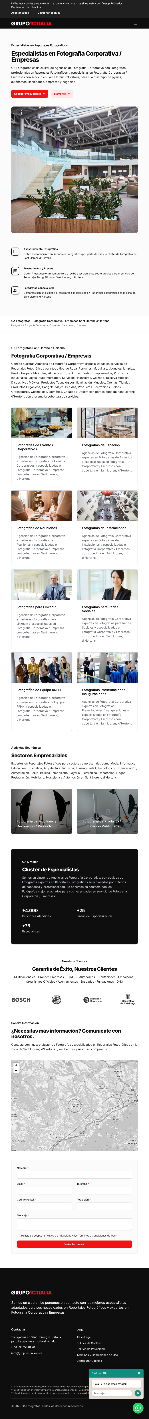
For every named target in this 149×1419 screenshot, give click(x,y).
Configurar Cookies (89, 1360)
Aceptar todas (20, 12)
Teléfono (83, 1183)
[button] (74, 1106)
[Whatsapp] (138, 1408)
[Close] (139, 1373)
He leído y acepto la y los (69, 1235)
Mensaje (23, 1215)
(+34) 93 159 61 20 (23, 1347)
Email (21, 1183)
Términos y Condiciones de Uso (97, 1235)
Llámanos (60, 93)
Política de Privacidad (58, 1235)
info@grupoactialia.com (26, 1353)
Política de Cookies (89, 1343)
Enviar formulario (74, 1244)
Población (84, 1199)
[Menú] (135, 23)
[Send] (138, 1393)
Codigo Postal (26, 1199)
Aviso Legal (84, 1337)
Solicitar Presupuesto (27, 93)
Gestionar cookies (49, 12)
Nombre (23, 1167)
